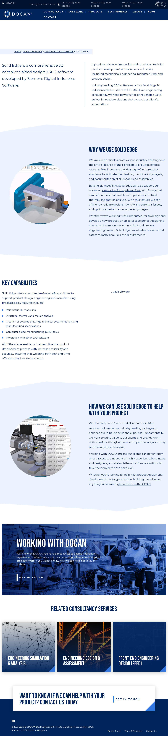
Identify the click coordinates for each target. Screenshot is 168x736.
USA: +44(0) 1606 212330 (101, 4)
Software (76, 12)
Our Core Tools (32, 51)
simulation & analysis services (121, 190)
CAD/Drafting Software (59, 51)
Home (17, 51)
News (152, 12)
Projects (96, 12)
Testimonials (118, 12)
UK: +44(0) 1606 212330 (71, 4)
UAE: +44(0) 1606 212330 (132, 4)
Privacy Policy (114, 731)
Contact (50, 17)
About (138, 12)
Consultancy (53, 12)
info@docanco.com (43, 4)
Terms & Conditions (133, 731)
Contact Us (151, 731)
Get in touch (31, 577)
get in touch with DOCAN (134, 484)
